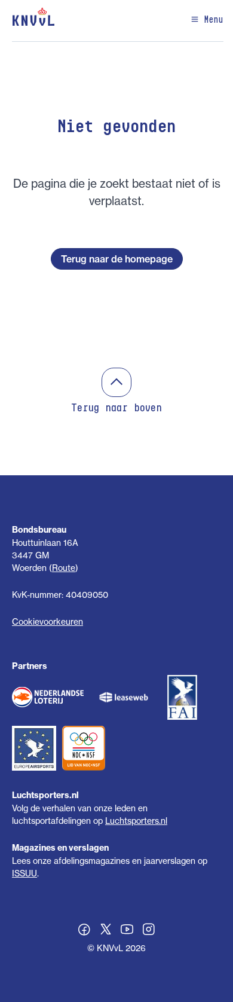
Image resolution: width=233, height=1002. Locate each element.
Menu (211, 20)
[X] (106, 931)
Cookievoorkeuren (47, 621)
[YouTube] (127, 931)
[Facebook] (84, 931)
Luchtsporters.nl (136, 820)
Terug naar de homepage (117, 259)
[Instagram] (149, 931)
